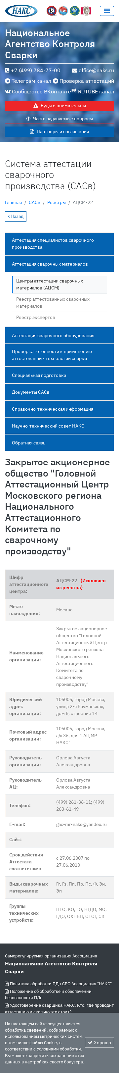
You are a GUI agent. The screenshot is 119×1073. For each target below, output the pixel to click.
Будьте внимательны (63, 106)
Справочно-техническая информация (52, 409)
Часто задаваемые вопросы (63, 119)
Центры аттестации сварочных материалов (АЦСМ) (49, 284)
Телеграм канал (31, 80)
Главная (13, 202)
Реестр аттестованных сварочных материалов (53, 302)
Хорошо (102, 1043)
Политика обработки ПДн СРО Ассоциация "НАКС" (61, 984)
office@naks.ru (96, 70)
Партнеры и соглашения (63, 131)
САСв (34, 202)
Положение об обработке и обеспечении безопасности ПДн (48, 994)
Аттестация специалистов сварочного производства (53, 243)
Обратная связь (28, 443)
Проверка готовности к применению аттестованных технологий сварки (52, 354)
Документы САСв (31, 392)
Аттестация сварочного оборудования (53, 335)
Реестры (56, 202)
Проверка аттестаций (87, 80)
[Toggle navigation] (107, 11)
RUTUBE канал (96, 91)
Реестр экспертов (35, 317)
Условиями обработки (59, 1049)
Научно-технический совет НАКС (48, 426)
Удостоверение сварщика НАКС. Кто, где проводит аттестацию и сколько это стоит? (59, 1008)
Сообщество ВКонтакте (41, 91)
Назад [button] (16, 216)
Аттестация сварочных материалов (50, 264)
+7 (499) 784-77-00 (35, 70)
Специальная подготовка (39, 375)
